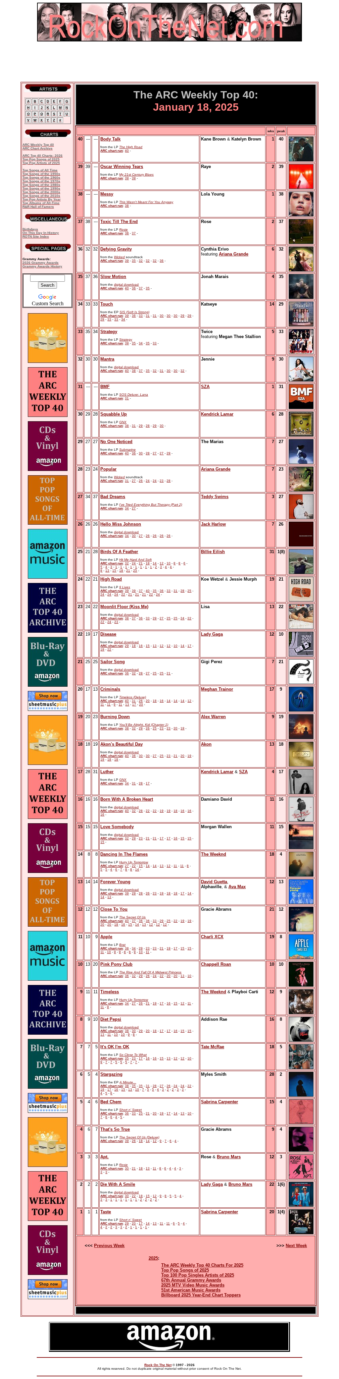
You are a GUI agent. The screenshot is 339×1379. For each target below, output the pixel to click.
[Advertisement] (169, 62)
